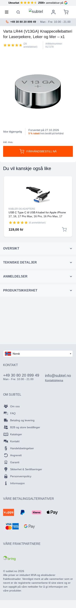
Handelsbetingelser (22, 448)
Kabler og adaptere (22, 209)
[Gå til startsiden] (36, 11)
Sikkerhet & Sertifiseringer (26, 469)
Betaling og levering (22, 420)
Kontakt (14, 441)
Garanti (14, 462)
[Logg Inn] (53, 12)
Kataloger (16, 434)
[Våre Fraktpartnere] (9, 558)
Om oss (15, 406)
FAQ (13, 413)
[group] (13, 45)
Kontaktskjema (54, 380)
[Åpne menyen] (7, 12)
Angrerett (16, 455)
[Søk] (18, 12)
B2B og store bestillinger (25, 427)
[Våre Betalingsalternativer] (8, 512)
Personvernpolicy (20, 476)
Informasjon (17, 483)
